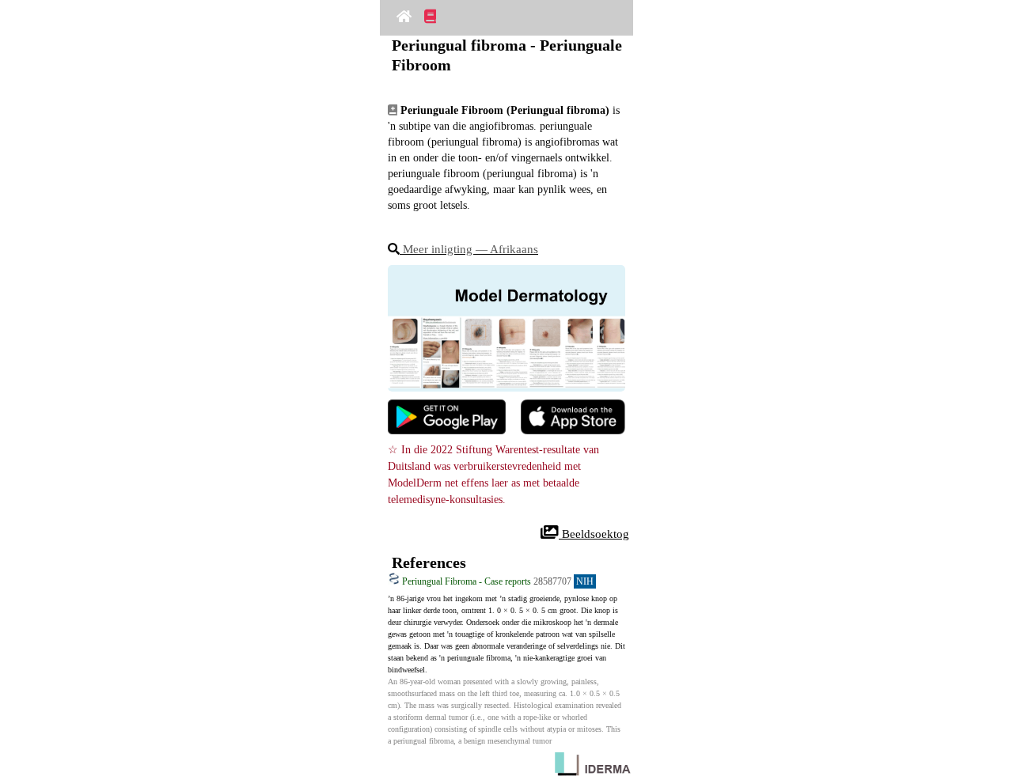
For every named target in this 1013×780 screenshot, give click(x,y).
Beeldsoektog (594, 534)
